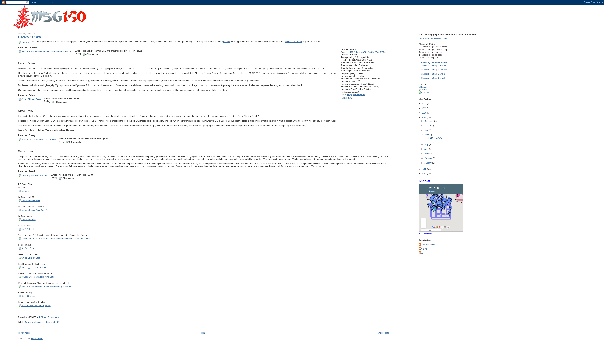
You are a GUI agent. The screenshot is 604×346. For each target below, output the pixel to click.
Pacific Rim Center (293, 41)
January (428, 163)
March (427, 154)
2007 (424, 173)
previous (226, 41)
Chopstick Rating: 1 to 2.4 (433, 78)
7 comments (53, 317)
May (426, 144)
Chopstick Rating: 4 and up (433, 65)
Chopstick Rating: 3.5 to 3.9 (46, 322)
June (426, 135)
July (426, 130)
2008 (424, 169)
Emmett (423, 249)
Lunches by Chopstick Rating (433, 62)
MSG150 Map (425, 181)
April (426, 149)
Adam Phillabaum (427, 244)
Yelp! (349, 94)
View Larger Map (425, 233)
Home (204, 333)
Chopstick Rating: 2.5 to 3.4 (434, 74)
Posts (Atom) (37, 338)
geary (422, 253)
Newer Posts (24, 333)
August (427, 125)
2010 (424, 113)
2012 (424, 103)
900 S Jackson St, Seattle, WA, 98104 (367, 52)
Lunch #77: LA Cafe (30, 37)
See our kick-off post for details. (433, 39)
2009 (424, 117)
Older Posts (383, 333)
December (429, 121)
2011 (424, 108)
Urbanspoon (359, 94)
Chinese (29, 322)
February (428, 158)
